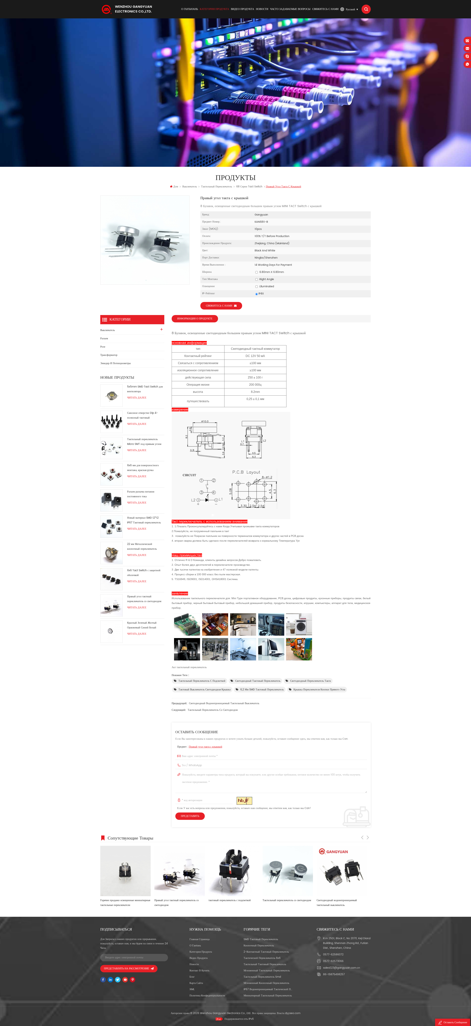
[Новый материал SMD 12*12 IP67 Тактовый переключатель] (111, 527)
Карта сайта (196, 983)
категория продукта (214, 9)
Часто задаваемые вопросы (290, 9)
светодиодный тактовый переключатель (257, 681)
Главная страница (200, 939)
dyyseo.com (292, 1013)
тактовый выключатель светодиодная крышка (204, 689)
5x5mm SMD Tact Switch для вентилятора (145, 389)
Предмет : (199, 747)
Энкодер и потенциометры (115, 363)
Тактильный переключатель (216, 186)
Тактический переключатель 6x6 (262, 958)
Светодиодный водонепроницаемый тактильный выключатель (224, 703)
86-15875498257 (334, 974)
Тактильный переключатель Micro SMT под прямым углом (144, 441)
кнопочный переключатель (259, 945)
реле (102, 347)
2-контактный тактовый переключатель (266, 952)
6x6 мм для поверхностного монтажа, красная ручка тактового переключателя (143, 468)
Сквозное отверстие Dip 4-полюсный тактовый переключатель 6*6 (142, 415)
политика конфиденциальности (207, 995)
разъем (104, 338)
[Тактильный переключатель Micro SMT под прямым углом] (111, 448)
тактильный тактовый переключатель (265, 964)
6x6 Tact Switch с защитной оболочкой (143, 572)
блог (192, 977)
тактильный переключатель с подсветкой (201, 681)
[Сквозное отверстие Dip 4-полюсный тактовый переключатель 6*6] (111, 422)
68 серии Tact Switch (249, 186)
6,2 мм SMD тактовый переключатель (262, 689)
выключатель (189, 186)
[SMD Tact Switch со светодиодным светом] (342, 871)
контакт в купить (199, 970)
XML (192, 989)
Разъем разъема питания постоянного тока (140, 494)
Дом (175, 186)
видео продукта (242, 9)
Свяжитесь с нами (325, 9)
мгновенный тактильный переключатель (267, 970)
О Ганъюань (189, 9)
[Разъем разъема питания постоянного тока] (111, 501)
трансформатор (108, 355)
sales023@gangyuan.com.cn (341, 968)
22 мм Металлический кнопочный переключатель (142, 546)
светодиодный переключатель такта (310, 681)
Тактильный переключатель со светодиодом (213, 710)
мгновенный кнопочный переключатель (266, 983)
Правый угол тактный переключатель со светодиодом (144, 598)
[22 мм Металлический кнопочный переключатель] (111, 553)
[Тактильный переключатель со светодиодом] (233, 871)
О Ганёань (195, 945)
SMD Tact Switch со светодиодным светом (341, 900)
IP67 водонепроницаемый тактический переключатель (268, 989)
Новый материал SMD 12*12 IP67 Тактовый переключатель (144, 520)
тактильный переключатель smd (262, 977)
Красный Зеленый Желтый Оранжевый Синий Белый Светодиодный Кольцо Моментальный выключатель (143, 625)
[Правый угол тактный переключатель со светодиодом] (111, 605)
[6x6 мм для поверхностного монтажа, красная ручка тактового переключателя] (111, 474)
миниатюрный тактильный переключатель (268, 995)
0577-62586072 (333, 954)
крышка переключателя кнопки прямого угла (319, 689)
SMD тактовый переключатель (261, 939)
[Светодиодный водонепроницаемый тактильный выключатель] (288, 871)
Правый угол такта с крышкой (205, 747)
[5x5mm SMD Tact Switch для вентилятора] (111, 396)
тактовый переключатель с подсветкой (175, 900)
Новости (262, 9)
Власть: (288, 1013)
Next (368, 837)
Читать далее (136, 398)
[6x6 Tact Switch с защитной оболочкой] (111, 579)
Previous (362, 837)
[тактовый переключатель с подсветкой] (179, 871)
